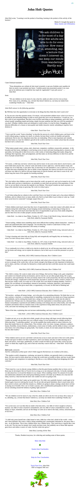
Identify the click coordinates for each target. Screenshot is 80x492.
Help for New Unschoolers (40, 457)
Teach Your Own (36, 465)
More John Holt (40, 441)
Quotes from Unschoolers (40, 449)
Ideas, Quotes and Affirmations (65, 24)
